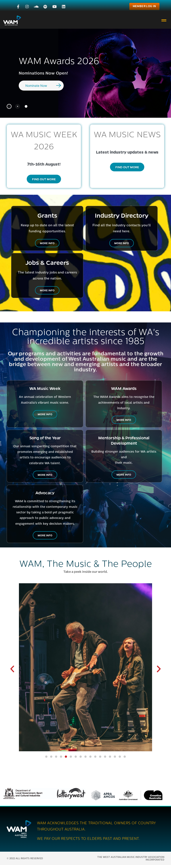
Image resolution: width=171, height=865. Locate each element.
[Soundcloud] (36, 6)
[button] (164, 20)
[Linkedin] (63, 6)
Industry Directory (122, 215)
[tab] (9, 106)
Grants (47, 215)
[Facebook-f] (18, 6)
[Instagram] (27, 6)
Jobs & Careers (47, 262)
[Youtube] (54, 6)
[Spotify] (45, 6)
